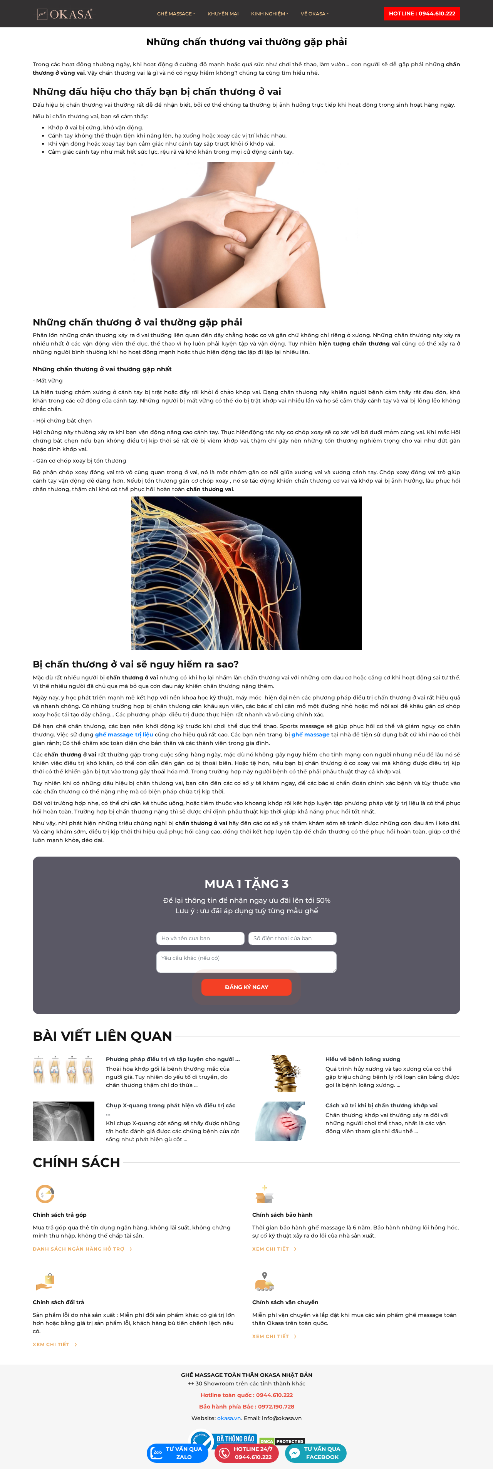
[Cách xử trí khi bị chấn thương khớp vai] (283, 1121)
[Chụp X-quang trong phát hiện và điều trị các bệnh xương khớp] (63, 1121)
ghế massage (311, 734)
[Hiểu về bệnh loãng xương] (283, 1073)
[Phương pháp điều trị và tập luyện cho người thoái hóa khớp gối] (63, 1070)
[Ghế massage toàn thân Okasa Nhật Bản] (64, 13)
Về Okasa (313, 14)
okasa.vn (229, 1418)
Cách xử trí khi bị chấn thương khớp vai (381, 1105)
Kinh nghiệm (268, 14)
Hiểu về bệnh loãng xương (363, 1059)
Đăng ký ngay (246, 987)
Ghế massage (174, 14)
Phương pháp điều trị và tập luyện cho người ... (173, 1059)
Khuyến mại (223, 14)
